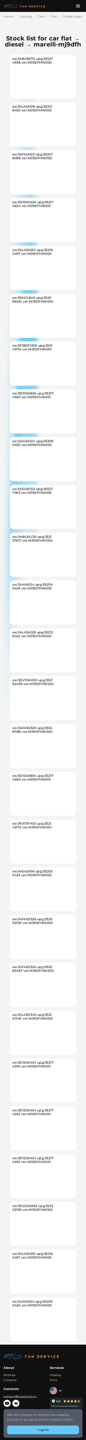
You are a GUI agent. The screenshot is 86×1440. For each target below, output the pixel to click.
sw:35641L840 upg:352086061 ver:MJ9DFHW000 (32, 299)
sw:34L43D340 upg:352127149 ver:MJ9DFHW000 (32, 1016)
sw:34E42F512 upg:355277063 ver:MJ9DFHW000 (32, 491)
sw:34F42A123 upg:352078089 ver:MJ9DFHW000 (32, 156)
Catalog (55, 1375)
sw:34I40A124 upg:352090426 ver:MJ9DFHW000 (32, 586)
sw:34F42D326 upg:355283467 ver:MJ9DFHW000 (33, 969)
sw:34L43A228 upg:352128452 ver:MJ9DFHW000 (32, 634)
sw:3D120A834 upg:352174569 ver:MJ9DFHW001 (32, 777)
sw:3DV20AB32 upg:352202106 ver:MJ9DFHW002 (32, 1208)
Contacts (10, 1380)
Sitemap (9, 1375)
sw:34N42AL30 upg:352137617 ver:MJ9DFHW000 (32, 538)
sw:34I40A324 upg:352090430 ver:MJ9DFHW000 (32, 443)
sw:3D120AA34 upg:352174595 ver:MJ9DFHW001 (32, 1064)
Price (53, 1380)
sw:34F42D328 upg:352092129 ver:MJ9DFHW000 (32, 921)
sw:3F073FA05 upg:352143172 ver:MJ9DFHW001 (32, 825)
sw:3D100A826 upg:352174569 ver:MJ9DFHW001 (32, 395)
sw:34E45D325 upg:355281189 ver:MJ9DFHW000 (32, 730)
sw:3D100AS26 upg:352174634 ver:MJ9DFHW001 (32, 204)
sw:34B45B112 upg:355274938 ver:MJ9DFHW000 (32, 60)
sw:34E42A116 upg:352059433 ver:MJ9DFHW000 (32, 873)
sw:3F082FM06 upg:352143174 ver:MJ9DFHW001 (32, 347)
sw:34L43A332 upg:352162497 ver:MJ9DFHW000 (32, 252)
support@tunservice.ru (20, 1396)
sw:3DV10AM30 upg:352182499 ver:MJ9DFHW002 (33, 682)
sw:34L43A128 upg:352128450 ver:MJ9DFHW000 (32, 108)
